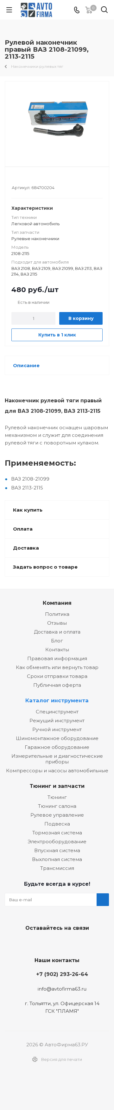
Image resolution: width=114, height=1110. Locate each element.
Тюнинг (57, 797)
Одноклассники (71, 942)
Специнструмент (57, 712)
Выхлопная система (57, 859)
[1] (15, 179)
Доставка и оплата (57, 632)
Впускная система (57, 850)
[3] (27, 179)
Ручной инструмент (57, 729)
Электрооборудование (57, 842)
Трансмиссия (57, 868)
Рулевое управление (57, 815)
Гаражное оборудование (57, 747)
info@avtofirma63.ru (62, 989)
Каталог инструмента (57, 700)
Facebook (55, 942)
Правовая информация (57, 658)
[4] (33, 179)
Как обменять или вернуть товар (57, 667)
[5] (39, 179)
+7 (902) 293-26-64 (62, 974)
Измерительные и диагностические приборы (57, 759)
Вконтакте (39, 942)
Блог (57, 641)
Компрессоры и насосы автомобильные (57, 771)
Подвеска (57, 824)
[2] (21, 179)
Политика (57, 614)
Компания (57, 603)
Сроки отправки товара (57, 676)
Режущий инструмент (57, 721)
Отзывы (57, 623)
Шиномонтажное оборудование (57, 738)
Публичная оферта (57, 685)
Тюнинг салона (57, 806)
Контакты (57, 650)
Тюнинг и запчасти (57, 786)
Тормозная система (57, 833)
